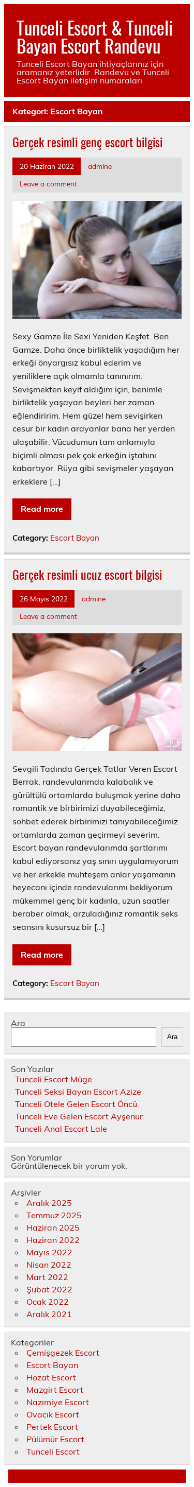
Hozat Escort (51, 1377)
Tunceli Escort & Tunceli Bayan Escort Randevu (95, 36)
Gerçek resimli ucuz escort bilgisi (87, 574)
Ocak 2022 (47, 1301)
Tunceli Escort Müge (53, 1079)
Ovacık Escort (52, 1414)
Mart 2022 (47, 1277)
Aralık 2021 (49, 1314)
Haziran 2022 (53, 1240)
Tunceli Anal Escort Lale (61, 1128)
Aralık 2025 (49, 1203)
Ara (18, 1023)
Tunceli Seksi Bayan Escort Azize (78, 1091)
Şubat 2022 (49, 1289)
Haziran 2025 (53, 1227)
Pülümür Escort (55, 1439)
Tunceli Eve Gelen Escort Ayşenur (79, 1116)
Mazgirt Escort (54, 1390)
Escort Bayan (74, 538)
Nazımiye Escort (57, 1402)
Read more (42, 509)
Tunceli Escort (53, 1451)
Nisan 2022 (48, 1264)
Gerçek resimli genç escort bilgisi (87, 141)
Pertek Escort (52, 1427)
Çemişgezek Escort (62, 1352)
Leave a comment (48, 183)
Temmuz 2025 (54, 1215)
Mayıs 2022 (49, 1252)
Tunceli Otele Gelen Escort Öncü (76, 1104)
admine (100, 166)
